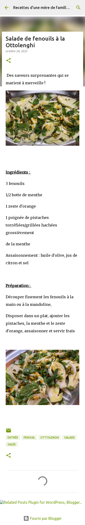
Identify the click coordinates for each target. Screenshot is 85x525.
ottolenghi (49, 437)
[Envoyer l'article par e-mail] (8, 432)
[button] (8, 61)
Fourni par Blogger (45, 518)
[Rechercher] (78, 7)
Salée (12, 444)
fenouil (29, 437)
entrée (13, 437)
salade (69, 437)
